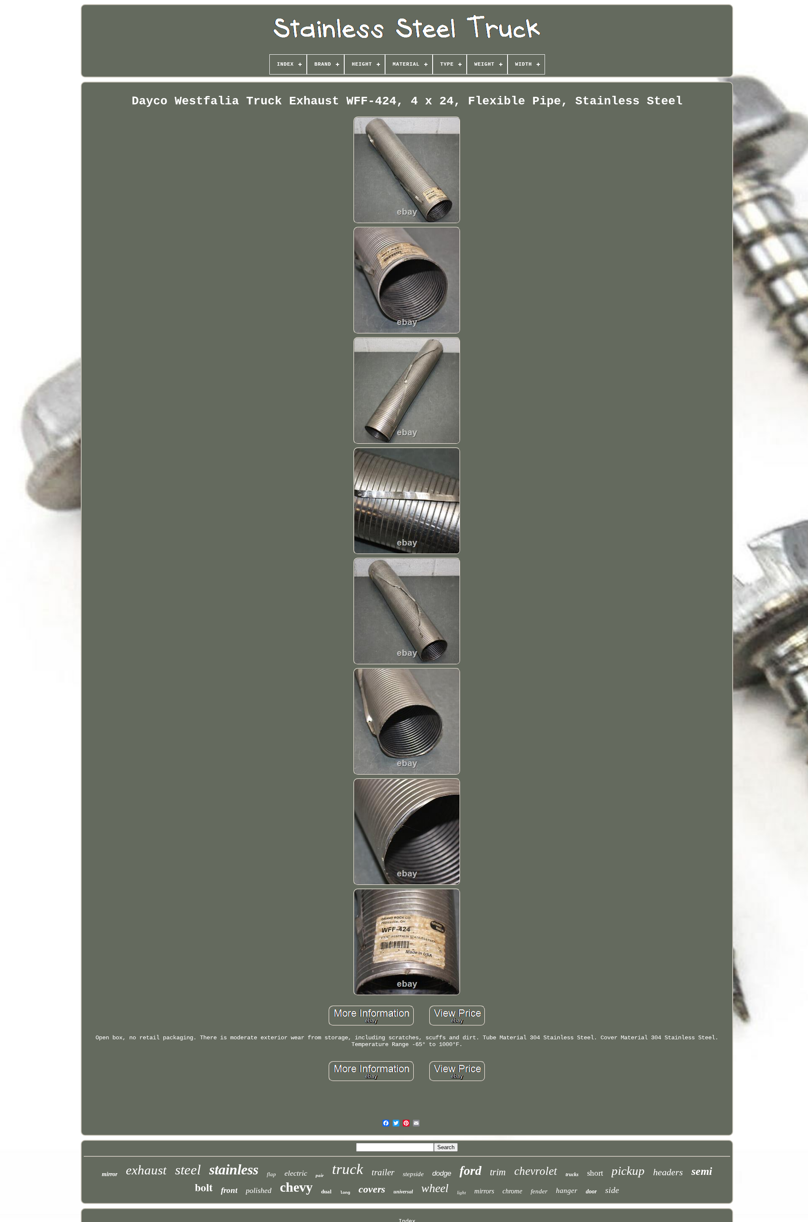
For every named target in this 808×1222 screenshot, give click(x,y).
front (229, 1190)
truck (347, 1169)
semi (701, 1171)
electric (295, 1173)
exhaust (146, 1170)
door (591, 1191)
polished (258, 1190)
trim (498, 1172)
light (461, 1192)
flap (271, 1174)
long (345, 1192)
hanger (566, 1191)
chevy (296, 1187)
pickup (628, 1170)
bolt (204, 1187)
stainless (233, 1169)
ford (470, 1170)
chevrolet (535, 1171)
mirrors (484, 1191)
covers (372, 1189)
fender (539, 1191)
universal (403, 1192)
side (612, 1190)
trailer (383, 1172)
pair (320, 1175)
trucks (572, 1174)
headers (668, 1172)
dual (326, 1191)
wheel (435, 1188)
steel (188, 1169)
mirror (109, 1174)
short (595, 1173)
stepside (413, 1174)
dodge (441, 1173)
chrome (512, 1191)
